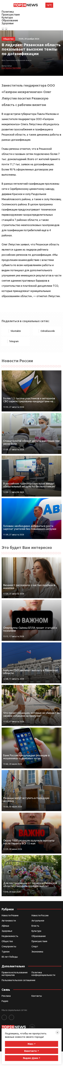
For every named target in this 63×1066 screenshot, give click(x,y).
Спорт (35, 946)
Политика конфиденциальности (43, 973)
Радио (5, 1001)
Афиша (5, 925)
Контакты (37, 996)
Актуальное (38, 920)
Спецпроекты (9, 946)
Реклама (6, 996)
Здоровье (8, 23)
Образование (10, 20)
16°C (49, 5)
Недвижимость (10, 936)
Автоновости (9, 920)
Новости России (40, 915)
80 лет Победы (10, 957)
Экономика (37, 951)
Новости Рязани (10, 915)
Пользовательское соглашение (18, 980)
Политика (8, 11)
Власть (35, 925)
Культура (7, 17)
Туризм (6, 951)
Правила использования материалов (14, 973)
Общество (7, 941)
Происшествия (11, 14)
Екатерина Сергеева (11, 68)
